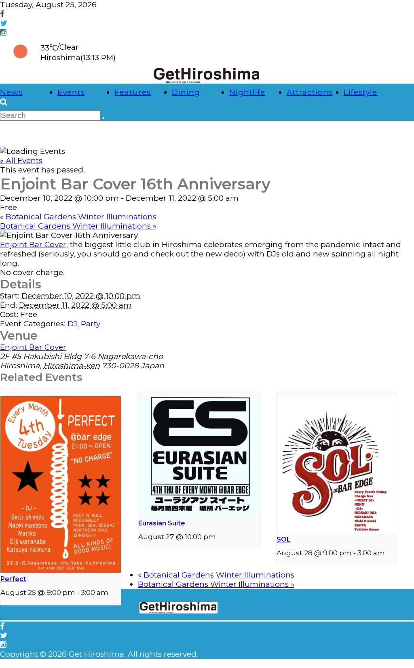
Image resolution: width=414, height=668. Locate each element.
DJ (72, 323)
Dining (186, 92)
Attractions (310, 92)
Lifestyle (360, 92)
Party (90, 323)
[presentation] (60, 570)
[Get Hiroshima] (207, 81)
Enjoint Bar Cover (33, 244)
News (11, 92)
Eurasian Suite (161, 523)
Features (132, 92)
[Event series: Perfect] (113, 592)
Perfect (13, 579)
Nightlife (247, 92)
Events (71, 92)
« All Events (21, 160)
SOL (284, 539)
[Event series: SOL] (389, 552)
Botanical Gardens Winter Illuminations (78, 216)
